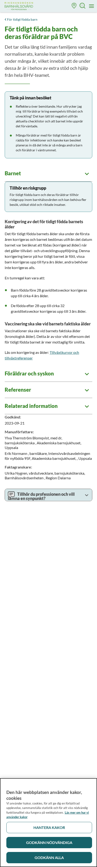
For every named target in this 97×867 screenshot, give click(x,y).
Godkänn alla (49, 857)
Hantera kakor (49, 827)
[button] (74, 6)
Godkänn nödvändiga (49, 842)
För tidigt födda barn (22, 19)
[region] (48, 822)
